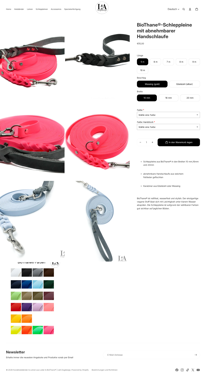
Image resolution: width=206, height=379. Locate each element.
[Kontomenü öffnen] (190, 9)
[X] (193, 370)
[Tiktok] (187, 370)
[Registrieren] (196, 355)
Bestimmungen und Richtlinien (104, 370)
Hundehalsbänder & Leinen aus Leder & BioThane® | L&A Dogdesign (42, 370)
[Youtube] (198, 370)
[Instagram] (182, 370)
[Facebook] (177, 370)
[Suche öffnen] (183, 9)
